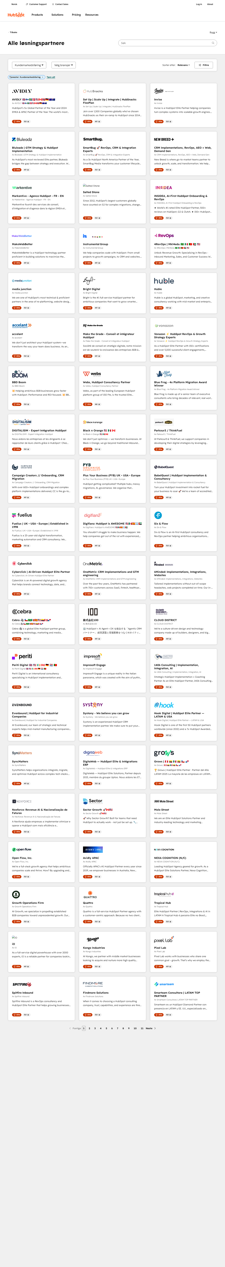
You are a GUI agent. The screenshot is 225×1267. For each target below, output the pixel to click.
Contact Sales (61, 4)
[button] (213, 32)
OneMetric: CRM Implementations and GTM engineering (111, 573)
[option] (28, 65)
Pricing (76, 14)
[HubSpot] (16, 14)
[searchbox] (167, 43)
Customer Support (38, 4)
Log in (199, 4)
